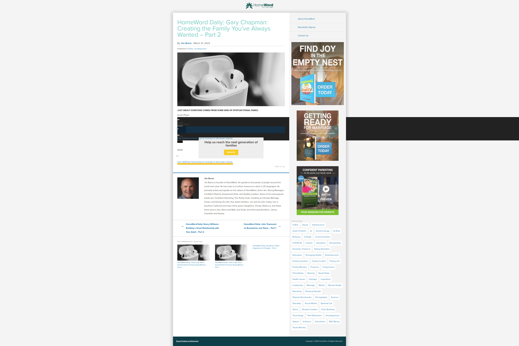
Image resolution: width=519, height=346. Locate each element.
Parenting (297, 291)
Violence (307, 321)
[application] (231, 129)
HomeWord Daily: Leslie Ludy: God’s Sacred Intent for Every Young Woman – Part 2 (192, 264)
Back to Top (279, 166)
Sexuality (296, 303)
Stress (295, 309)
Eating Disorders (322, 249)
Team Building (328, 309)
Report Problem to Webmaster (187, 341)
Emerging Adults (313, 255)
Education (297, 255)
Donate (231, 152)
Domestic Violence (301, 249)
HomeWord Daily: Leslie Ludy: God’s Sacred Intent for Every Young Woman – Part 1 (229, 264)
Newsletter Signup (306, 27)
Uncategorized (200, 49)
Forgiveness (328, 267)
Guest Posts (323, 273)
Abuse (305, 225)
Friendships (297, 273)
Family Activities (300, 261)
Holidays (313, 279)
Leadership (297, 285)
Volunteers (320, 321)
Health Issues (298, 279)
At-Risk (336, 231)
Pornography (321, 297)
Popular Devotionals (301, 297)
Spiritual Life (326, 303)
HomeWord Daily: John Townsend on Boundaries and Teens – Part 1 (262, 226)
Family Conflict (319, 261)
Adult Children (299, 231)
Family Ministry (299, 267)
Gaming (311, 273)
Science (335, 297)
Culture (308, 243)
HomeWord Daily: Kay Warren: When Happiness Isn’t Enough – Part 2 (266, 247)
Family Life (335, 261)
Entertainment (332, 255)
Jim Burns (186, 43)
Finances (314, 267)
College (307, 237)
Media (322, 285)
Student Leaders (309, 309)
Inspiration (326, 279)
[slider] (205, 138)
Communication (322, 237)
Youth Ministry (299, 327)
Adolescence (318, 225)
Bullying (296, 237)
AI (311, 231)
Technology (297, 315)
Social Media (311, 303)
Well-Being (334, 321)
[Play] (178, 119)
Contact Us (303, 35)
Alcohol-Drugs (322, 231)
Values (295, 321)
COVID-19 (297, 243)
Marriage (311, 285)
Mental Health (335, 285)
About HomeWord (306, 19)
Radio (190, 49)
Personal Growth (313, 291)
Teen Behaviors (314, 315)
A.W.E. (295, 225)
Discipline (321, 243)
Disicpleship (335, 243)
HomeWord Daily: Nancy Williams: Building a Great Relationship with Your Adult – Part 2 (200, 228)
